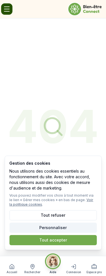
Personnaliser (53, 227)
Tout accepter (53, 240)
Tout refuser (53, 215)
